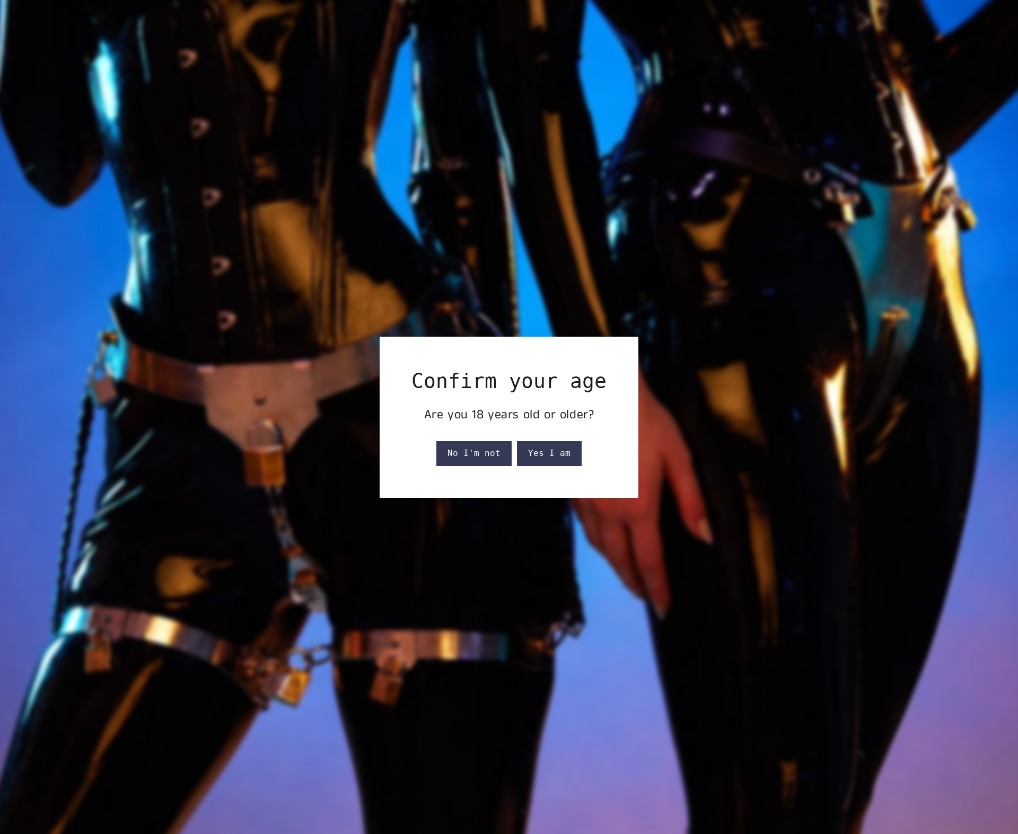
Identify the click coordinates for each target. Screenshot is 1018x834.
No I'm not (474, 453)
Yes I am (549, 453)
